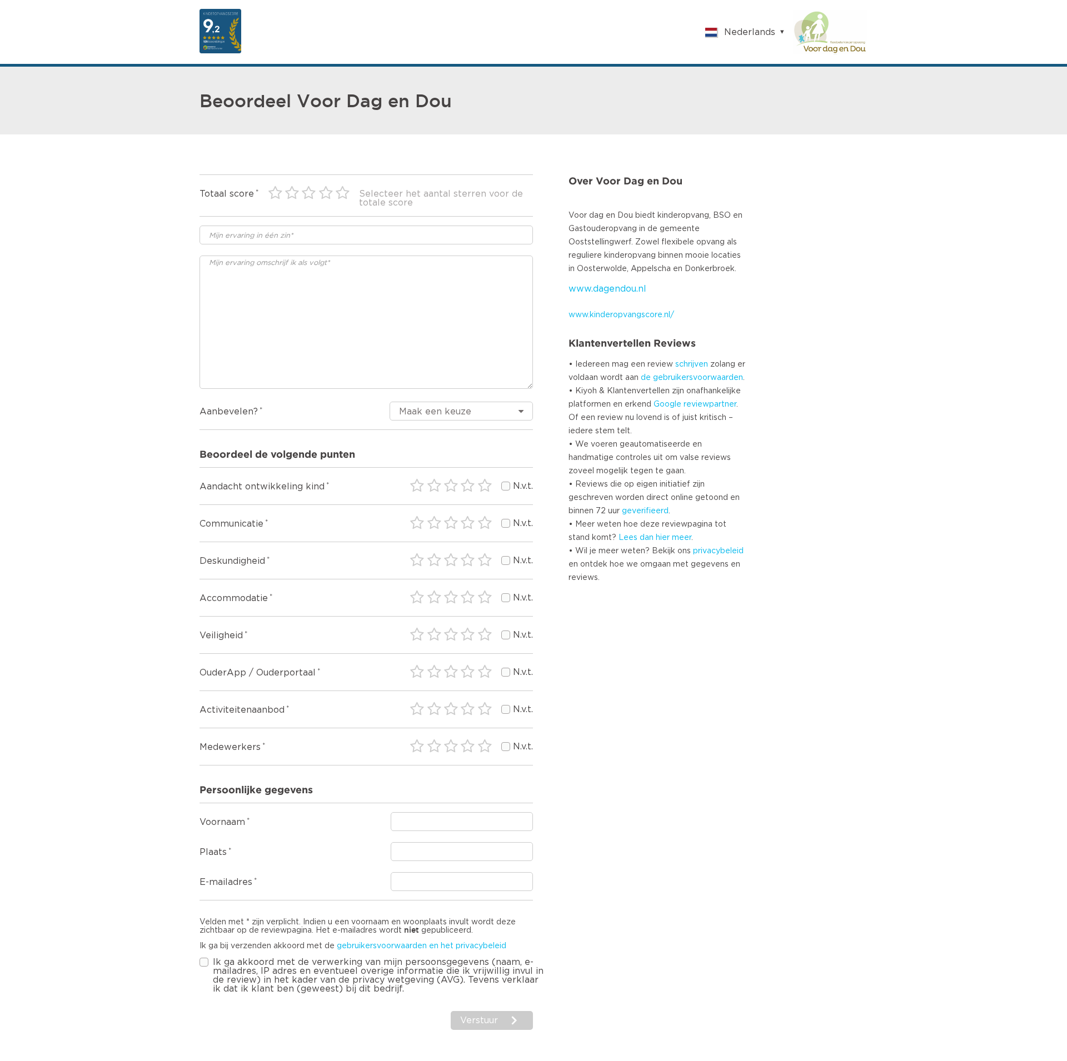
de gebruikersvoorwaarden (692, 378)
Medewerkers (230, 747)
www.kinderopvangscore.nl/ (621, 315)
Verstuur (479, 1020)
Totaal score (227, 193)
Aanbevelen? (229, 411)
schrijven (691, 364)
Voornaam (222, 822)
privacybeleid (718, 551)
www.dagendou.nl (607, 288)
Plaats (213, 852)
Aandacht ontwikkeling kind (262, 486)
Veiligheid (221, 635)
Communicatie (231, 523)
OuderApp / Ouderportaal (258, 672)
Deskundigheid (232, 561)
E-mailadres (226, 882)
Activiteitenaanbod (242, 709)
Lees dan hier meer (655, 538)
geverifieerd (645, 511)
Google (667, 404)
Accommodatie (234, 598)
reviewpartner (710, 404)
